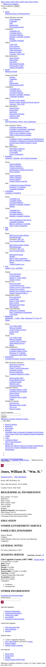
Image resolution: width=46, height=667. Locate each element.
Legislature (9, 432)
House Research (14, 48)
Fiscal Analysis (14, 46)
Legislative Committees (13, 193)
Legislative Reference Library (19, 131)
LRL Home (5, 460)
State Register (14, 307)
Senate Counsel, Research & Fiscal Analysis (24, 102)
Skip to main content (8, 2)
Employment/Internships (13, 613)
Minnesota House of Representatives (17, 14)
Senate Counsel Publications (19, 368)
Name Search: (5, 597)
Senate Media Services (17, 343)
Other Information (20, 477)
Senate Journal (14, 108)
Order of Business (15, 166)
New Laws (13, 407)
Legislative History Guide (18, 389)
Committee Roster (15, 33)
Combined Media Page (17, 349)
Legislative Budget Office (18, 127)
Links (7, 438)
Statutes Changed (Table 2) (18, 293)
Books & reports (15, 409)
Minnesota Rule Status (17, 305)
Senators (12, 77)
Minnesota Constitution (17, 310)
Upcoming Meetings (16, 35)
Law (6, 266)
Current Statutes (14, 276)
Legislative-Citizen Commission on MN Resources (26, 139)
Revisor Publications (16, 372)
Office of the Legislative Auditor (20, 133)
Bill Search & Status (16, 255)
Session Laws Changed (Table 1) (20, 291)
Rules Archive (14, 303)
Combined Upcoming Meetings (20, 185)
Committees (9, 191)
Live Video (13, 326)
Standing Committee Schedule (19, 37)
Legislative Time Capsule (18, 397)
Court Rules (13, 314)
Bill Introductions (15, 237)
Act (22, 239)
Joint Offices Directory (17, 149)
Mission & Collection (12, 446)
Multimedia (9, 316)
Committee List (14, 31)
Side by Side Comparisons (18, 226)
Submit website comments (14, 645)
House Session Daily (16, 378)
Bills (6, 228)
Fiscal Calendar (14, 172)
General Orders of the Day (18, 181)
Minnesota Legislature (10, 4)
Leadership (13, 21)
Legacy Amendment (16, 154)
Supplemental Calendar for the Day (21, 170)
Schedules (8, 156)
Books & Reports (11, 424)
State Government (19, 432)
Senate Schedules (15, 175)
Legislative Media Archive (18, 351)
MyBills (12, 256)
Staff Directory (38, 446)
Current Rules (14, 299)
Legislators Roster (15, 382)
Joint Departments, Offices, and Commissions (20, 122)
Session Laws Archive (16, 289)
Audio (19, 326)
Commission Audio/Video (18, 355)
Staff (11, 23)
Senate (7, 69)
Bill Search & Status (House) (19, 235)
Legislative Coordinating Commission (22, 129)
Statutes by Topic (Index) (17, 278)
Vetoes (11, 262)
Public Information (15, 50)
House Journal (14, 58)
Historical (8, 430)
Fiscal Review (14, 403)
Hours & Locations (26, 446)
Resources (17, 442)
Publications (9, 357)
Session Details (39, 559)
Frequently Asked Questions (14, 619)
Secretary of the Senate (17, 100)
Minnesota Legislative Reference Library (14, 419)
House (7, 12)
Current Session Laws (16, 264)
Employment (13, 25)
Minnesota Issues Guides (17, 405)
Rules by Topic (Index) (17, 301)
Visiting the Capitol (11, 615)
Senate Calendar (14, 179)
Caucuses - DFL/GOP (16, 54)
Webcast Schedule (15, 328)
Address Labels (14, 116)
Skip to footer (33, 2)
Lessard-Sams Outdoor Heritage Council (23, 143)
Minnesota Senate (11, 71)
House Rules (13, 60)
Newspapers (9, 428)
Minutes (12, 39)
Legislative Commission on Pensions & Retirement (26, 141)
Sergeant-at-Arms (15, 52)
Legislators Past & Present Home (12, 459)
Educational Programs (16, 64)
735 (43, 555)
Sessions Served (6, 477)
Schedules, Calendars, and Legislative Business (21, 158)
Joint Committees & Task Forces (20, 220)
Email (31, 641)
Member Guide (14, 384)
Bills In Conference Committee (19, 224)
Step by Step (9, 442)
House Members (15, 19)
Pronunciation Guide (16, 66)
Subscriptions (14, 118)
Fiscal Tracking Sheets (17, 241)
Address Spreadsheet (16, 68)
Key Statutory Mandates (19, 448)
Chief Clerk (13, 44)
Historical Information (12, 611)
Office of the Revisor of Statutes (20, 135)
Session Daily (14, 332)
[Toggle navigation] (2, 8)
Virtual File (18, 434)
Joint (6, 120)
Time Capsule (9, 434)
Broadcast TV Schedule (17, 187)
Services (8, 448)
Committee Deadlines (16, 41)
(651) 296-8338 (10, 641)
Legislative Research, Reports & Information (20, 359)
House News (9, 654)
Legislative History (11, 440)
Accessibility (13, 152)
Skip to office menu (21, 2)
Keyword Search (15, 274)
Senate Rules (13, 110)
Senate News (9, 656)
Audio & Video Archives (17, 330)
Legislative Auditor (15, 370)
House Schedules (15, 164)
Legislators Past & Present (18, 391)
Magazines (8, 426)
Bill (19, 239)
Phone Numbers (10, 643)
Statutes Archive (14, 280)
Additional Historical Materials (33, 434)
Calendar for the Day (16, 168)
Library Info (9, 444)
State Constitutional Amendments (20, 312)
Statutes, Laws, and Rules (14, 268)
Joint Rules (13, 62)
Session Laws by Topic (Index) (19, 287)
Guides (7, 436)
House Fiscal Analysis (16, 364)
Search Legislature (7, 6)
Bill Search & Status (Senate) (19, 245)
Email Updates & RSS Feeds (15, 659)
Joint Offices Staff (15, 150)
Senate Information (15, 386)
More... (11, 145)
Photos (11, 334)
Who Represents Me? (16, 27)
